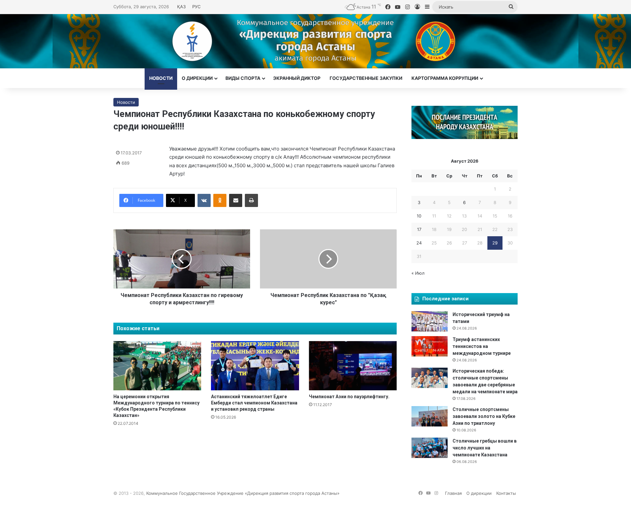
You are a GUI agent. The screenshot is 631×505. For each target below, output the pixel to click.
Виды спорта (242, 78)
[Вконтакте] (204, 200)
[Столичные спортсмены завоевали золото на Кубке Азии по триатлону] (429, 416)
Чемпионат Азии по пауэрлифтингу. (349, 396)
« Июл (418, 273)
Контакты (506, 493)
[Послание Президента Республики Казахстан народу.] (464, 137)
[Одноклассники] (219, 200)
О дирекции (197, 78)
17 (419, 229)
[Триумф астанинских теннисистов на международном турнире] (429, 346)
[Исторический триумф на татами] (429, 321)
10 (419, 215)
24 (419, 242)
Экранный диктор (296, 78)
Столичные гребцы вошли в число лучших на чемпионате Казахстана (485, 447)
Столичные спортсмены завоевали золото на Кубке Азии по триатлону (484, 416)
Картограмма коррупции (444, 78)
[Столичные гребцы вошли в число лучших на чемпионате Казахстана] (429, 448)
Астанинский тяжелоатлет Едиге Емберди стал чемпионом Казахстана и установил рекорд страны (254, 403)
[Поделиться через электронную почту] (235, 200)
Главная (453, 493)
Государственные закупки (366, 78)
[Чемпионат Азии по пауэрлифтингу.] (353, 365)
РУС (196, 6)
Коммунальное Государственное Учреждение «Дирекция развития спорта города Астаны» (242, 493)
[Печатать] (251, 200)
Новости (161, 78)
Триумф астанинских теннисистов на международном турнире (482, 346)
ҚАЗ (181, 6)
